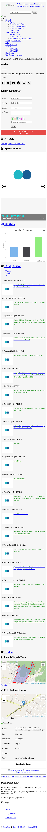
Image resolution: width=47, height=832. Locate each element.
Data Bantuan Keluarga (13, 55)
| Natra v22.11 (32, 827)
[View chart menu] (43, 230)
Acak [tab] (7, 275)
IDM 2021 (14, 49)
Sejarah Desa (15, 30)
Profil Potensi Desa (17, 28)
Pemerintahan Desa (12, 32)
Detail (13, 718)
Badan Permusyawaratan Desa (21, 39)
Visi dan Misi (15, 34)
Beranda (8, 20)
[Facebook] (3, 83)
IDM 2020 (14, 51)
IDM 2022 (9, 47)
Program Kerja (10, 813)
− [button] (4, 667)
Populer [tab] (8, 273)
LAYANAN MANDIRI (16, 144)
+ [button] (4, 664)
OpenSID (43, 683)
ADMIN (4, 144)
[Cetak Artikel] (24, 83)
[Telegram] (18, 83)
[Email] (13, 83)
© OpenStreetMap (34, 683)
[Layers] (43, 664)
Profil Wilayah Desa (17, 24)
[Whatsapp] (29, 83)
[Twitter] (8, 83)
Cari (34, 12)
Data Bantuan (10, 53)
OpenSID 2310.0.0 (19, 827)
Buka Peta (4, 685)
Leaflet (26, 683)
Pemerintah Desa (16, 36)
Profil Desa (9, 22)
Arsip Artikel (12, 266)
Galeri (8, 652)
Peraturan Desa (10, 818)
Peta (7, 43)
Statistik (9, 224)
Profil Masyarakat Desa (18, 26)
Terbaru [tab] (8, 271)
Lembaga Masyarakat (13, 41)
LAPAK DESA (11, 45)
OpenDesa (6, 827)
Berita (7, 809)
